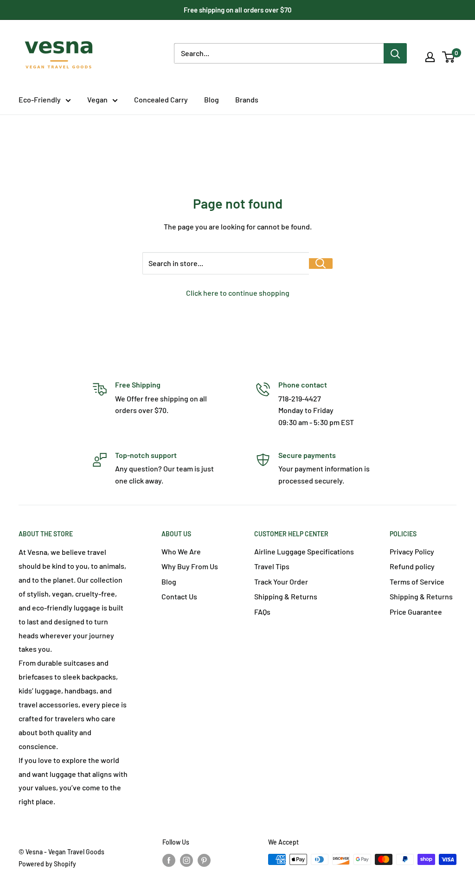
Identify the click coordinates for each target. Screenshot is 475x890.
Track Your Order (281, 581)
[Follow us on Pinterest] (204, 860)
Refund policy (412, 566)
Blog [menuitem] (211, 99)
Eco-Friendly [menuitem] (40, 99)
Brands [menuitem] (246, 99)
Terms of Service (417, 581)
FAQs (262, 611)
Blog (168, 581)
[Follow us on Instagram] (186, 860)
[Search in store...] (321, 263)
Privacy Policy (412, 551)
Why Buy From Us (189, 566)
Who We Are (181, 551)
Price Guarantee (416, 611)
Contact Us (179, 596)
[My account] (430, 57)
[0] (449, 57)
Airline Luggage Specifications (304, 551)
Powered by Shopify (47, 864)
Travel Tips (271, 566)
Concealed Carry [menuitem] (161, 99)
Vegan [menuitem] (97, 99)
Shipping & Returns (285, 596)
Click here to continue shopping (237, 292)
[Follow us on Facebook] (168, 860)
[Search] (395, 53)
